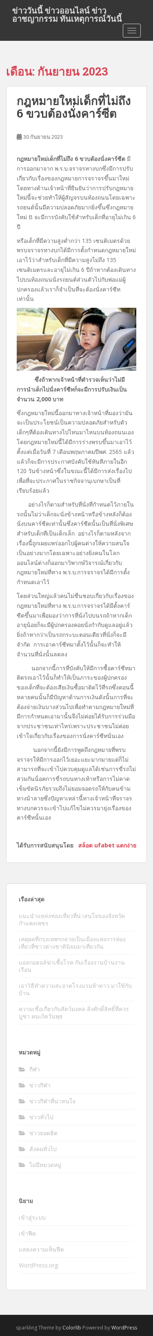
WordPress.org (38, 1265)
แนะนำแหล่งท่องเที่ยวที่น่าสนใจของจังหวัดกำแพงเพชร (72, 919)
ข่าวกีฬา (40, 1085)
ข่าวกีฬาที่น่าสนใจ (52, 1101)
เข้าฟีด (27, 1233)
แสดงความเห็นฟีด (41, 1249)
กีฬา (34, 1069)
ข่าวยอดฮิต (43, 1133)
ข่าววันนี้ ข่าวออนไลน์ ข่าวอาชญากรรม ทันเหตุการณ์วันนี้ (67, 12)
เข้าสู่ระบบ (32, 1217)
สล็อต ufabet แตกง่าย (107, 845)
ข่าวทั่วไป (41, 1117)
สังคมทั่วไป (43, 1149)
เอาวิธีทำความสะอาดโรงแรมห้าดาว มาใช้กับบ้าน (75, 989)
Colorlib (71, 1327)
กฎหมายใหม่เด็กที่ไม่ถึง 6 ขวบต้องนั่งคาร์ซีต (74, 107)
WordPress (124, 1327)
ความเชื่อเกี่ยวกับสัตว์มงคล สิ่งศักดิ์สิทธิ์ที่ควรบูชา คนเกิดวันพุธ (74, 1012)
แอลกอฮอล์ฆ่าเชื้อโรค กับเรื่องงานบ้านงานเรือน (72, 966)
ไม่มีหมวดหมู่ (45, 1165)
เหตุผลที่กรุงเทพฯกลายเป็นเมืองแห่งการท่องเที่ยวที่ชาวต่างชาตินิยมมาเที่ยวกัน (72, 942)
